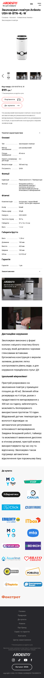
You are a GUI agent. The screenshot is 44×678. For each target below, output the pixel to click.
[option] (22, 48)
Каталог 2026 (22, 667)
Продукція (22, 615)
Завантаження (8, 271)
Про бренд (22, 628)
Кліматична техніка (24, 17)
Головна (5, 17)
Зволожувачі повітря (10, 20)
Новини (22, 624)
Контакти (22, 636)
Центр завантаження (22, 640)
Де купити (22, 619)
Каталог (13, 17)
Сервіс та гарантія (22, 632)
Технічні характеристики (12, 133)
